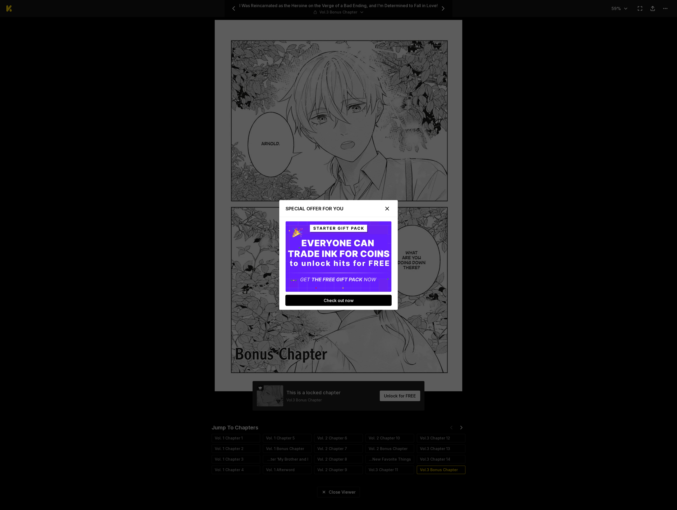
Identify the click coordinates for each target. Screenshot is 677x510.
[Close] (387, 209)
